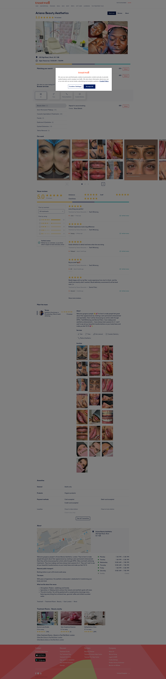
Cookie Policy (104, 81)
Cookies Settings (75, 86)
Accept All (89, 86)
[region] (84, 79)
